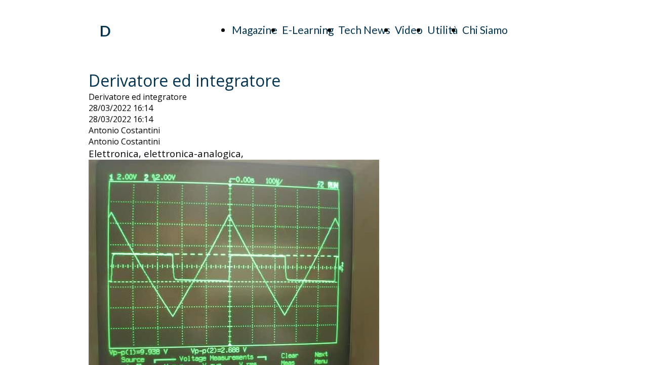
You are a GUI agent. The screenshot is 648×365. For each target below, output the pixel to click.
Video (409, 29)
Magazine (254, 29)
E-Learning (308, 29)
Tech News (364, 29)
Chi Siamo (485, 29)
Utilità (442, 29)
